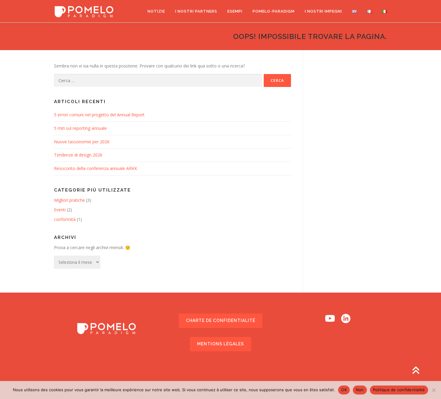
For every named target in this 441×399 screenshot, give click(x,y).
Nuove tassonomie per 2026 (82, 141)
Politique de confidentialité (399, 389)
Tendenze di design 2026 (78, 155)
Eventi (60, 210)
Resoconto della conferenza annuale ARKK (95, 168)
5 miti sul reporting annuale (80, 128)
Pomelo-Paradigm (274, 11)
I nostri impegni (323, 11)
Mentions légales (220, 343)
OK (344, 389)
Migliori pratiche (69, 200)
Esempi (234, 11)
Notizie (156, 11)
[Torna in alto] (415, 370)
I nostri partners (196, 11)
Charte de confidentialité (220, 320)
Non (360, 389)
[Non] (433, 390)
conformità (65, 219)
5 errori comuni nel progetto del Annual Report (99, 115)
